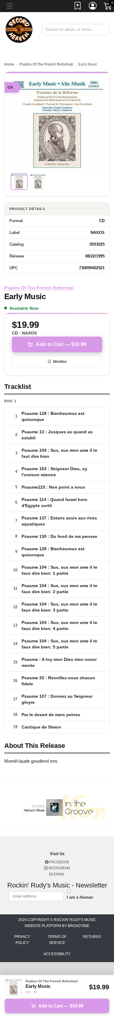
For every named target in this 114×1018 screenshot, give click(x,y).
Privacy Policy (22, 940)
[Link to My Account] (93, 7)
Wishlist (60, 362)
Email (59, 874)
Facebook (59, 862)
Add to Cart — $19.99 (61, 344)
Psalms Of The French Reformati (46, 64)
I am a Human (80, 897)
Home (9, 64)
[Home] (19, 29)
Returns (92, 937)
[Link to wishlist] (78, 7)
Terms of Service (57, 940)
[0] (108, 7)
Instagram (59, 868)
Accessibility (57, 954)
